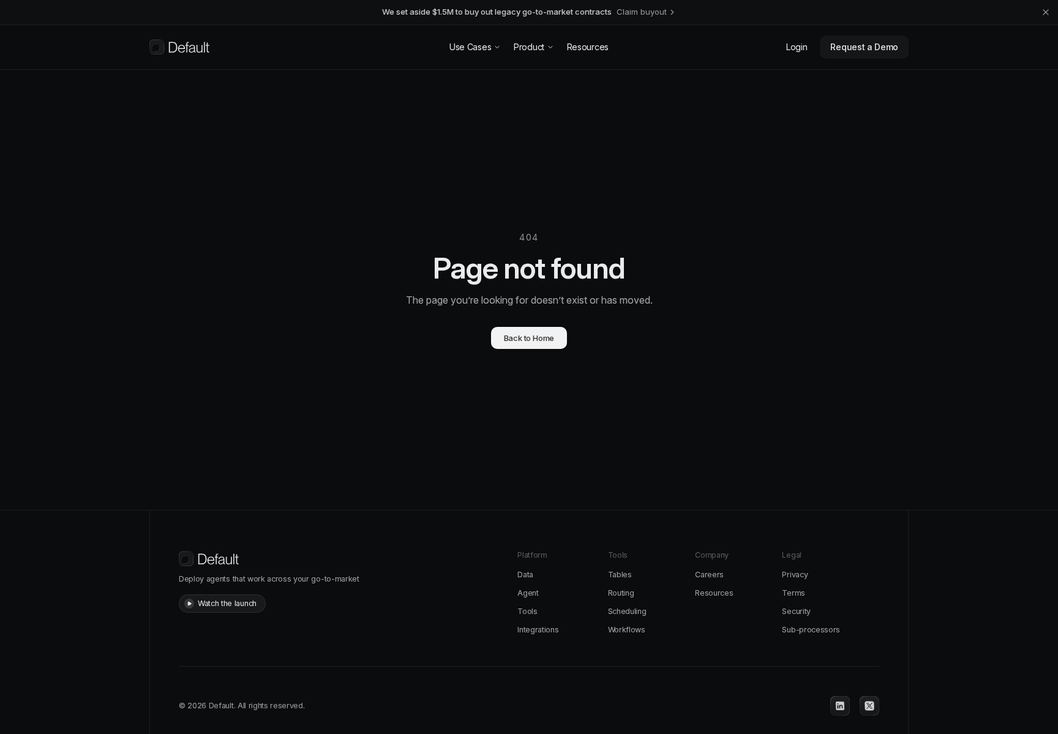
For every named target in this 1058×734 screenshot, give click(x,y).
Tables (620, 574)
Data (525, 574)
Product (529, 47)
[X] (869, 706)
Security (796, 611)
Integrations (537, 629)
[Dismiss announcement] (1046, 12)
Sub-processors (811, 629)
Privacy (795, 574)
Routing (621, 592)
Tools (527, 611)
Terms (793, 592)
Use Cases (470, 47)
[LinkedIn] (840, 706)
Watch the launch (227, 603)
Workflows (626, 629)
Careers (709, 574)
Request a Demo (864, 47)
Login (796, 47)
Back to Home (529, 338)
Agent (527, 592)
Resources (588, 47)
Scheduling (627, 611)
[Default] (179, 47)
